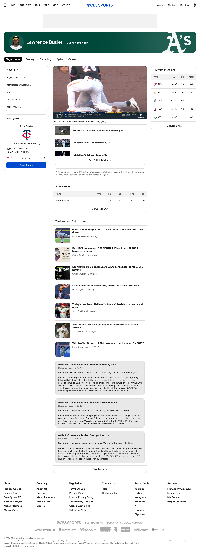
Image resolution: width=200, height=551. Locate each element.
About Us (41, 488)
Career (72, 59)
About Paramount (46, 497)
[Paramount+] (88, 528)
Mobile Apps (11, 510)
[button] (5, 5)
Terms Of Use (77, 488)
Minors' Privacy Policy (81, 497)
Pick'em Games (12, 488)
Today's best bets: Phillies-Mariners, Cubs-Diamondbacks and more (107, 306)
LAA (160, 109)
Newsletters (174, 493)
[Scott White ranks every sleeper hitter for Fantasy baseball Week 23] (62, 330)
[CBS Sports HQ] (94, 522)
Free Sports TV (12, 497)
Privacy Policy (77, 493)
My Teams (173, 497)
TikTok (138, 493)
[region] (100, 92)
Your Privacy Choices (81, 501)
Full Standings (174, 126)
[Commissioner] (108, 528)
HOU (160, 92)
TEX (160, 84)
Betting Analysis (13, 501)
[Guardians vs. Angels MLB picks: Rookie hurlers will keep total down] (62, 235)
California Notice (78, 510)
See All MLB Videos (100, 160)
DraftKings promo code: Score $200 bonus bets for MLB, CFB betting (108, 268)
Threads (139, 510)
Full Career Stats (100, 208)
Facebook (140, 501)
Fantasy (30, 59)
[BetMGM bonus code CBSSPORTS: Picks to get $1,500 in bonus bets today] (62, 254)
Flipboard (140, 514)
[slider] (100, 110)
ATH (160, 117)
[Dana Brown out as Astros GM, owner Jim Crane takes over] (62, 291)
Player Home (13, 59)
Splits (60, 59)
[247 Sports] (45, 529)
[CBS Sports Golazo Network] (125, 522)
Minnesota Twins (23, 143)
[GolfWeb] (158, 529)
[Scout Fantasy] (141, 529)
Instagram (140, 497)
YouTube (140, 488)
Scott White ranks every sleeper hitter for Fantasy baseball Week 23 (105, 326)
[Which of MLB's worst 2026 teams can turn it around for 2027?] (62, 349)
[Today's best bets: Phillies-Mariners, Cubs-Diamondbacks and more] (62, 310)
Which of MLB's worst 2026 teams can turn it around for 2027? (108, 343)
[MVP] (125, 528)
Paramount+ (43, 501)
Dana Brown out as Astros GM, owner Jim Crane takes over (105, 285)
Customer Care (110, 493)
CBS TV (40, 505)
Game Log (45, 59)
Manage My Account (179, 488)
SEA (160, 100)
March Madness (13, 505)
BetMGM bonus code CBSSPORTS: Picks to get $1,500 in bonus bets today (105, 250)
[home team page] (26, 135)
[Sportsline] (67, 529)
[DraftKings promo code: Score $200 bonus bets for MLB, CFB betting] (62, 273)
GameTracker (26, 165)
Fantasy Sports (12, 493)
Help (104, 488)
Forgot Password (176, 501)
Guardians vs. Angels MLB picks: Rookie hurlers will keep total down (107, 231)
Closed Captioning (79, 505)
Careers (40, 493)
